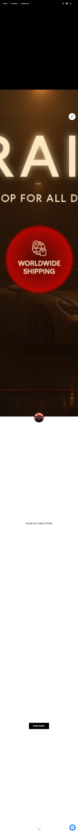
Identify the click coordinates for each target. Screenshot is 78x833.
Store (5, 3)
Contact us (25, 3)
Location (14, 3)
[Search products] (72, 116)
